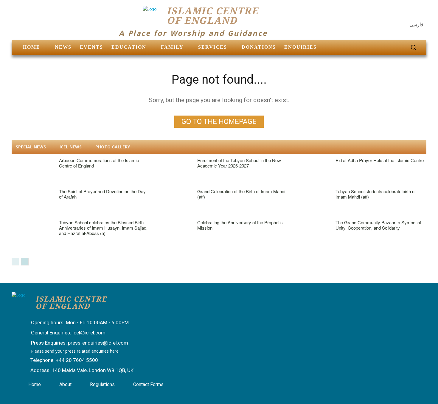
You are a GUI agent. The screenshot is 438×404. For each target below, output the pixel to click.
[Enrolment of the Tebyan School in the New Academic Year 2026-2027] (170, 170)
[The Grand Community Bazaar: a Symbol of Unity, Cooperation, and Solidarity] (309, 232)
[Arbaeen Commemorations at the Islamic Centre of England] (32, 170)
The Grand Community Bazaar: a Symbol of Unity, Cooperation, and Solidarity (378, 225)
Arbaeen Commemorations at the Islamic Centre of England (99, 163)
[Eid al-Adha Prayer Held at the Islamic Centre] (309, 170)
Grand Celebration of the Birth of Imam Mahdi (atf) (241, 194)
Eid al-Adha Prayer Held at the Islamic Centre (380, 160)
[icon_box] (74, 323)
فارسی (416, 24)
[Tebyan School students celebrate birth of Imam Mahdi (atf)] (309, 201)
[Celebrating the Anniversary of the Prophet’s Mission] (170, 232)
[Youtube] (419, 13)
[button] (413, 47)
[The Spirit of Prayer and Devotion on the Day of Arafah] (32, 201)
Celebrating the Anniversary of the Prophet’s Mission (240, 225)
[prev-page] (15, 261)
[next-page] (25, 261)
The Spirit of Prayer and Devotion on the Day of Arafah (102, 194)
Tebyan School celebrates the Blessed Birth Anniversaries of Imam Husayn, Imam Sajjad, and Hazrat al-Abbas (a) (103, 227)
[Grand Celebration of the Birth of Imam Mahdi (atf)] (170, 201)
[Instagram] (405, 13)
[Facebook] (390, 13)
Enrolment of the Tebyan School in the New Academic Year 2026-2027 (239, 163)
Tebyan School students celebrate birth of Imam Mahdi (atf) (376, 194)
